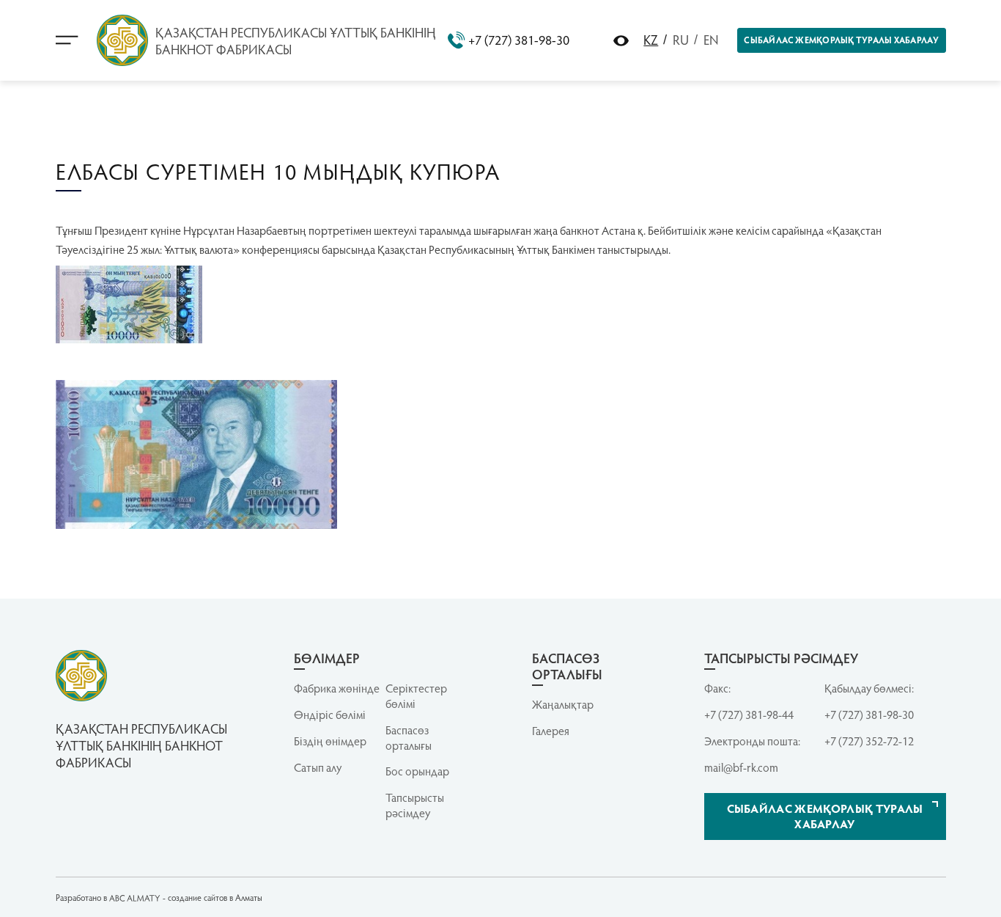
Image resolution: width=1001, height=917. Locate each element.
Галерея (550, 730)
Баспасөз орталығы (408, 738)
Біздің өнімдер (330, 741)
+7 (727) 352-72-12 (869, 741)
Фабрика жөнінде (337, 688)
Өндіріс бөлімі (330, 714)
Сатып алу (317, 767)
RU (681, 39)
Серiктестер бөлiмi (416, 696)
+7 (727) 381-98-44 (749, 714)
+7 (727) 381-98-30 (518, 40)
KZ (650, 39)
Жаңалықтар (563, 704)
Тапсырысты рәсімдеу (414, 805)
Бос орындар (417, 771)
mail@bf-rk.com (741, 767)
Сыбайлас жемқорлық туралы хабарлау (841, 39)
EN (711, 39)
